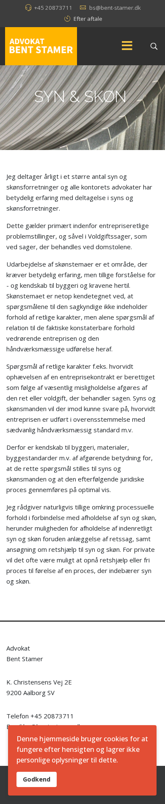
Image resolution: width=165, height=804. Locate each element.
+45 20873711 (53, 7)
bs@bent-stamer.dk (115, 7)
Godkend (36, 779)
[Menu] (127, 46)
